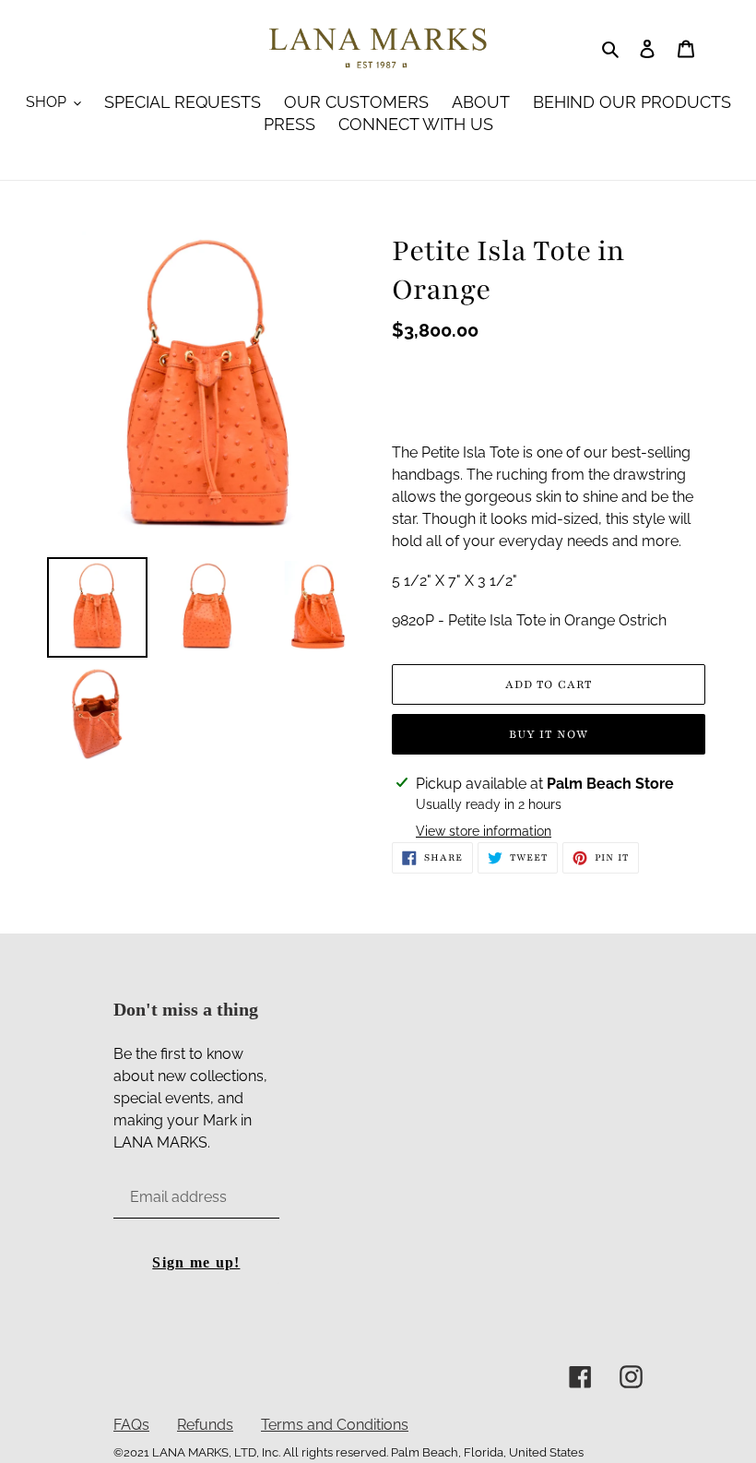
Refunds (205, 1424)
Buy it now (548, 734)
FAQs (131, 1424)
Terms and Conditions (334, 1424)
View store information (483, 831)
